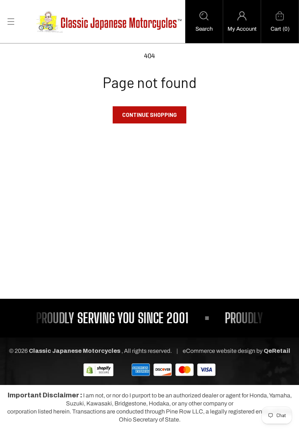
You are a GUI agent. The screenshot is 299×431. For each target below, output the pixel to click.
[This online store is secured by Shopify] (98, 369)
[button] (204, 21)
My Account (242, 29)
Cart (276, 29)
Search (204, 29)
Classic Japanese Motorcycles (74, 351)
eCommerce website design (219, 351)
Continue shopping (149, 114)
